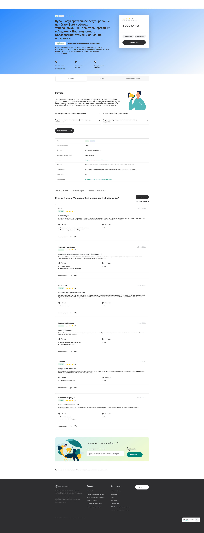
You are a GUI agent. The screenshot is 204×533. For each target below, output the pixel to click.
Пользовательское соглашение (119, 510)
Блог (112, 497)
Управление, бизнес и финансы (95, 497)
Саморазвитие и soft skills (94, 503)
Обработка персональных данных (120, 507)
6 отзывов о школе (129, 20)
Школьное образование (93, 507)
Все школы (114, 500)
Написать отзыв (142, 197)
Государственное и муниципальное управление (98, 179)
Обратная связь (115, 503)
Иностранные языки (92, 500)
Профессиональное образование (96, 494)
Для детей (90, 491)
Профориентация (116, 491)
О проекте (114, 494)
